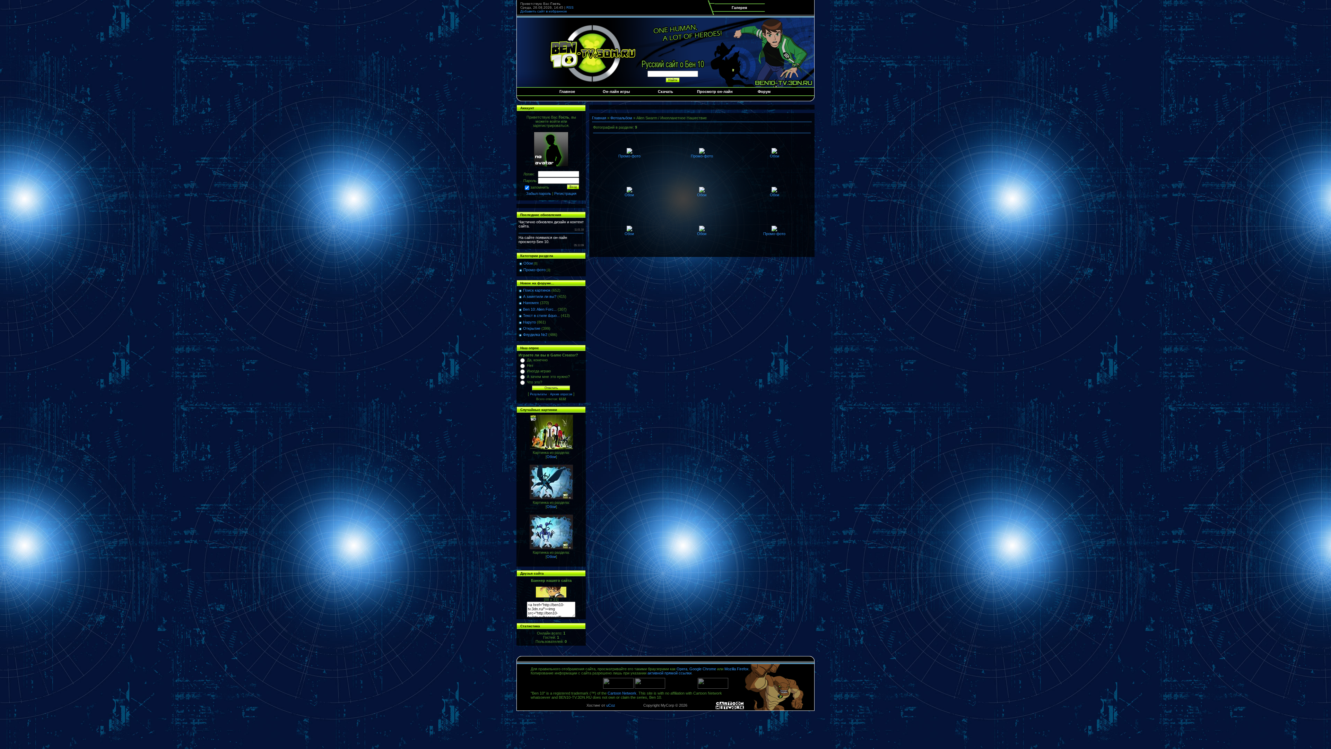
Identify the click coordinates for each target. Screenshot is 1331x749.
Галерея (739, 8)
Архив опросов (561, 394)
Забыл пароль (538, 193)
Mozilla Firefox (736, 669)
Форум (764, 91)
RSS (570, 7)
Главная (599, 118)
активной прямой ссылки (669, 673)
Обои (528, 263)
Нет (530, 365)
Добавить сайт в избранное (543, 11)
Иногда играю (539, 371)
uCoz (610, 705)
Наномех (531, 303)
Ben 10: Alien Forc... (540, 309)
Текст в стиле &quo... (541, 315)
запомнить (539, 187)
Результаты (538, 394)
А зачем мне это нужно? (548, 376)
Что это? (534, 382)
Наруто (529, 322)
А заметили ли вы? (539, 296)
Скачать (665, 91)
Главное (567, 91)
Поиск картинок (536, 290)
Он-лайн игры (616, 91)
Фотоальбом (621, 118)
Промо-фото (534, 270)
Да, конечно (537, 360)
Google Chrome (702, 669)
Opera (682, 669)
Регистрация (565, 193)
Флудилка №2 (535, 335)
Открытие (531, 328)
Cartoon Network (622, 693)
